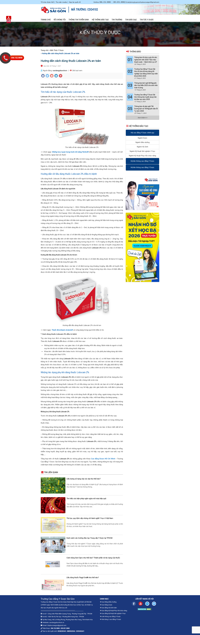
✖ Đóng (117, 311)
